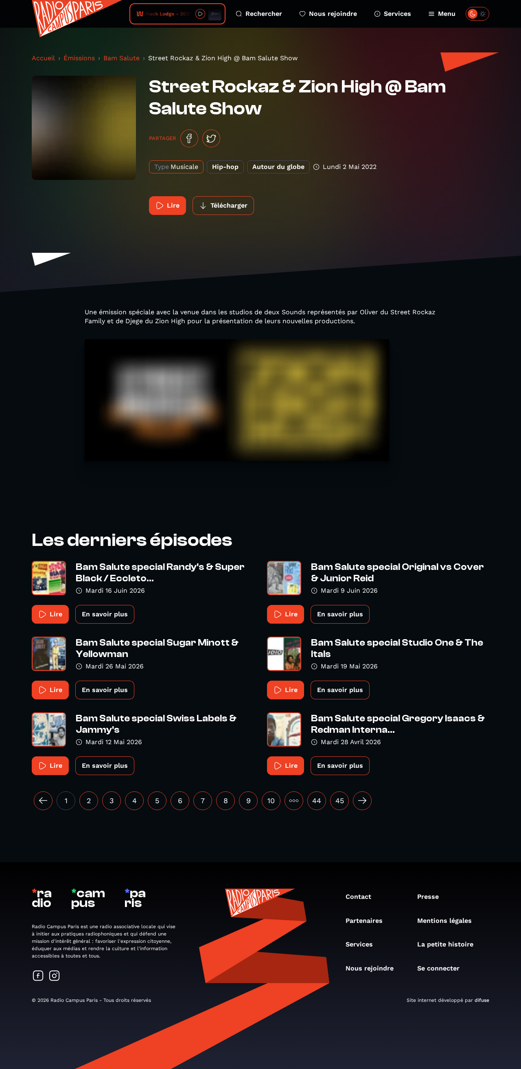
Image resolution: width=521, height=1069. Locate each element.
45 (339, 800)
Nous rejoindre (333, 14)
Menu (446, 14)
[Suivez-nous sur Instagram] (54, 976)
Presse (428, 896)
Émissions (79, 58)
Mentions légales (444, 920)
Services (397, 14)
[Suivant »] (362, 801)
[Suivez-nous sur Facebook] (38, 976)
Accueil (43, 58)
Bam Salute (121, 58)
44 (316, 800)
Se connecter (438, 968)
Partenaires (364, 920)
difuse (482, 1000)
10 (271, 800)
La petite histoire (445, 944)
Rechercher (263, 14)
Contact (358, 896)
